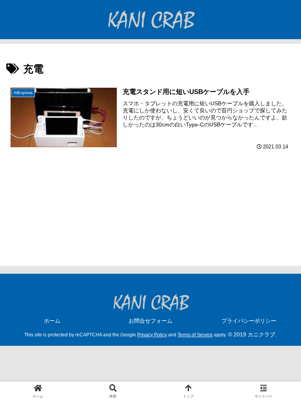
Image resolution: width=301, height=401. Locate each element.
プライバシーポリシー (248, 321)
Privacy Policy (152, 334)
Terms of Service (195, 334)
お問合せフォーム (150, 321)
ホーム (52, 321)
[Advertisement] (150, 210)
